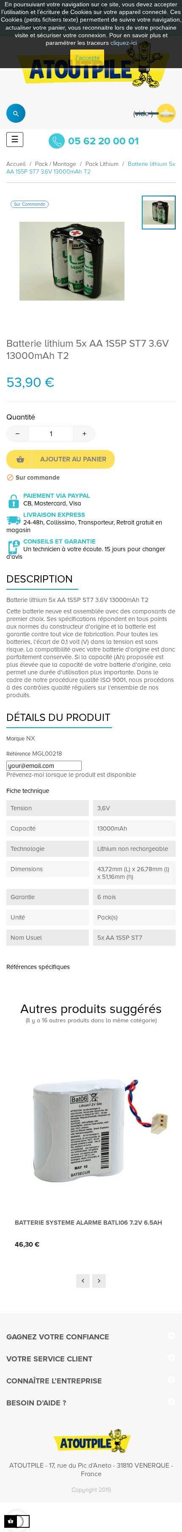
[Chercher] (15, 113)
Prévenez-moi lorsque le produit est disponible (71, 774)
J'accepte (87, 57)
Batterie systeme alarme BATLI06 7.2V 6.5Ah (88, 1222)
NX (30, 738)
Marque (15, 738)
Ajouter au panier (73, 459)
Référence (18, 754)
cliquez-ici (123, 42)
